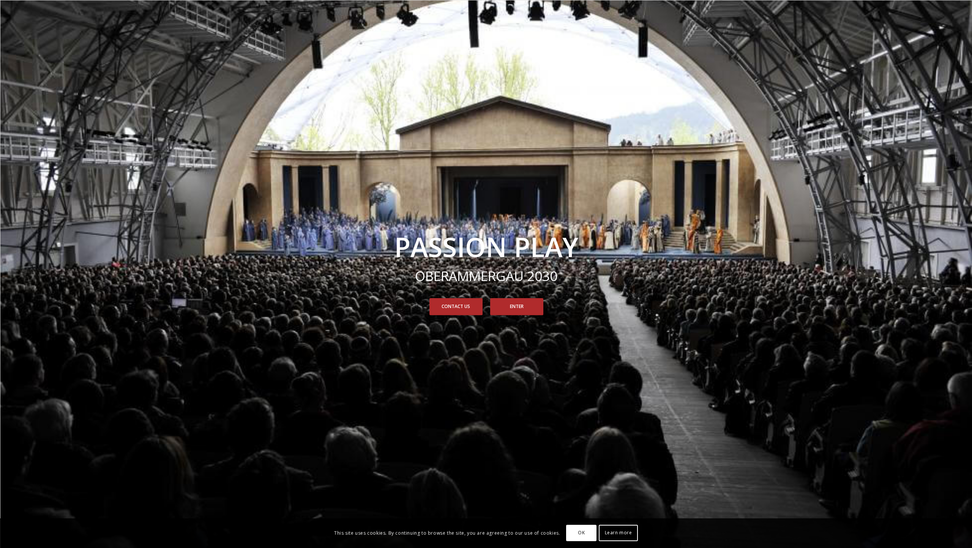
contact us (456, 306)
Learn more (618, 533)
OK (581, 533)
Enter (517, 306)
